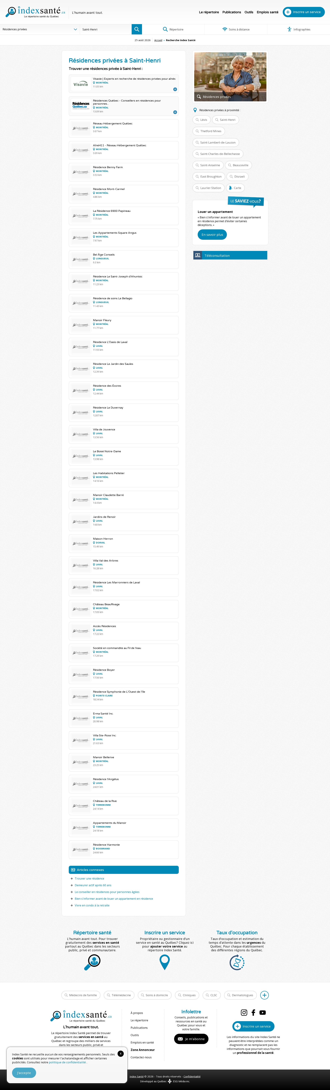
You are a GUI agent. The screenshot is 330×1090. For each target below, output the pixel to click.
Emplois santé (267, 12)
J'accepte (24, 1073)
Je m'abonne (195, 1039)
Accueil (158, 40)
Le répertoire (209, 12)
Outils (249, 12)
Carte (237, 188)
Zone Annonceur (143, 1050)
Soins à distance (239, 29)
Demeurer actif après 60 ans (93, 885)
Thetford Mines (210, 131)
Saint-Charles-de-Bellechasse (220, 154)
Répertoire (176, 29)
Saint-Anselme (210, 165)
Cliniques (189, 995)
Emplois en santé (142, 1042)
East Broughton (211, 176)
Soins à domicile (157, 995)
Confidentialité (192, 1076)
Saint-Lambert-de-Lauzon (217, 142)
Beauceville (240, 165)
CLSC (214, 995)
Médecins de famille (83, 995)
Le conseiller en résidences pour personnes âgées (107, 892)
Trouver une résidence (89, 878)
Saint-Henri (227, 120)
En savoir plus (212, 234)
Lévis (203, 120)
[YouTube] (262, 1012)
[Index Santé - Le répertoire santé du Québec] (35, 12)
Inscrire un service (307, 12)
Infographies (301, 29)
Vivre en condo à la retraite (92, 905)
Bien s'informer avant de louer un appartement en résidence (114, 899)
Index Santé (137, 1076)
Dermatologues (242, 995)
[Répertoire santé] (264, 995)
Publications (231, 12)
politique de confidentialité (67, 1062)
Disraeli (239, 176)
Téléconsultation (217, 255)
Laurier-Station (210, 188)
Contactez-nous (141, 1057)
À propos (137, 1013)
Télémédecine (121, 995)
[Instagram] (244, 1012)
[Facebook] (253, 1012)
